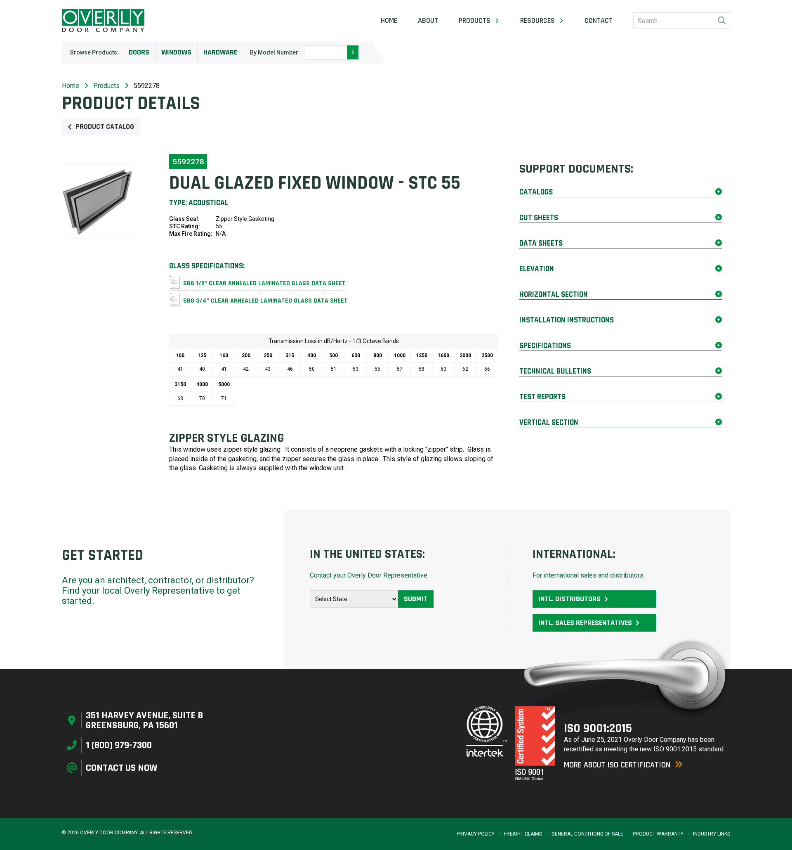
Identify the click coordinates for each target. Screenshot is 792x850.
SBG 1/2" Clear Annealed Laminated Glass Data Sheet (264, 283)
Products (106, 86)
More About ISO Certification (617, 765)
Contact (599, 20)
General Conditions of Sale (587, 834)
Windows (176, 52)
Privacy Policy (476, 834)
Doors (139, 52)
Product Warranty (658, 834)
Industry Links (711, 834)
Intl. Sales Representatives (585, 622)
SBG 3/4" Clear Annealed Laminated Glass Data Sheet (265, 300)
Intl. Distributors (569, 599)
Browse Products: (94, 52)
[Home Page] (103, 20)
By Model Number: (275, 52)
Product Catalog (104, 126)
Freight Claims (523, 834)
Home (389, 20)
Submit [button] (416, 599)
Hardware (220, 52)
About (428, 20)
